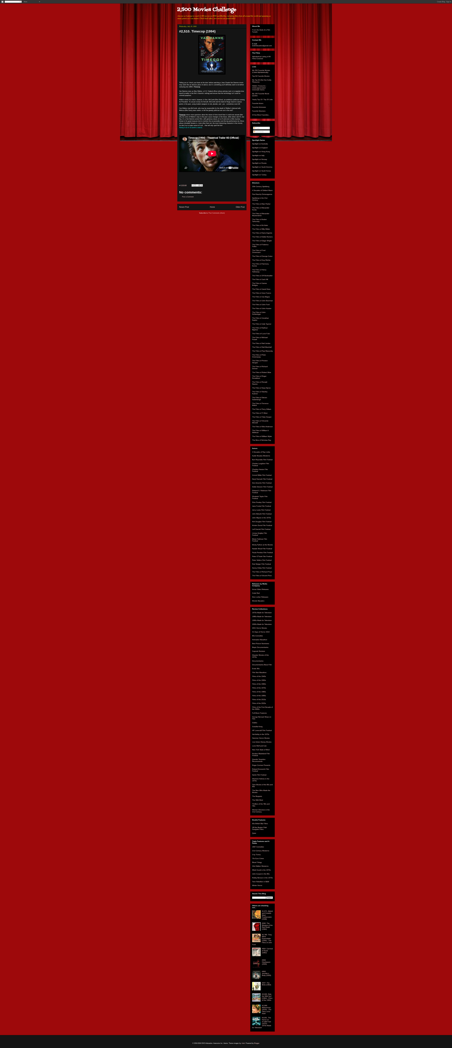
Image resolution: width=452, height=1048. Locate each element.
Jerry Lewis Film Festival (261, 510)
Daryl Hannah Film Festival (262, 479)
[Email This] (193, 185)
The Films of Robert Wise (261, 372)
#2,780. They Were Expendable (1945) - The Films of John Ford (262, 939)
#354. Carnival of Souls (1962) (267, 951)
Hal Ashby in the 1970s (260, 734)
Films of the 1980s (259, 692)
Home (212, 207)
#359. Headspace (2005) (266, 962)
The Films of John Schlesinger (259, 313)
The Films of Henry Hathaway (259, 271)
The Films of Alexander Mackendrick (260, 214)
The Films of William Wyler (262, 436)
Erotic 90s (256, 669)
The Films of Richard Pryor (262, 572)
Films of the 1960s (259, 684)
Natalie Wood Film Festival (262, 549)
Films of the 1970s (259, 688)
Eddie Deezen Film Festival (262, 487)
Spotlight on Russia (259, 163)
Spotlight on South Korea (261, 171)
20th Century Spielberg (260, 186)
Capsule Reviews (258, 651)
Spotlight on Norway (259, 159)
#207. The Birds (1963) (266, 984)
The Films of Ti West (259, 413)
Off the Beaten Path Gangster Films (259, 828)
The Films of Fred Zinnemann (258, 251)
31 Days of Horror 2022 (261, 632)
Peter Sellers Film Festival (262, 560)
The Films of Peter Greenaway (259, 356)
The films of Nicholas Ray (261, 440)
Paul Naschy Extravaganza (262, 194)
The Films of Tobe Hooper (262, 417)
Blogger (256, 1043)
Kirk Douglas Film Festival (261, 522)
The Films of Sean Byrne (261, 388)
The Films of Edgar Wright (262, 241)
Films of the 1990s (259, 696)
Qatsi (254, 833)
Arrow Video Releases (260, 589)
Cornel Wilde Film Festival (262, 475)
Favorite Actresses (259, 107)
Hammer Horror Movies (261, 738)
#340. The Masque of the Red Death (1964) (267, 926)
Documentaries (257, 661)
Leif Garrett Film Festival (261, 529)
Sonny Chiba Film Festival (262, 568)
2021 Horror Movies (259, 628)
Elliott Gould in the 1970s (261, 870)
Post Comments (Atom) (217, 213)
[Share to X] (197, 185)
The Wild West (257, 800)
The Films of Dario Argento (262, 233)
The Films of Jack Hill (260, 279)
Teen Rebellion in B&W (260, 882)
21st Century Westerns (260, 851)
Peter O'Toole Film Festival (262, 556)
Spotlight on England (260, 148)
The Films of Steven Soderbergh (259, 398)
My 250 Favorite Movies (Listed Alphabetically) (261, 71)
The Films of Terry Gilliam (261, 409)
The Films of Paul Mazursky (262, 351)
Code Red (256, 593)
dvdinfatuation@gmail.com (262, 46)
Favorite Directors (258, 111)
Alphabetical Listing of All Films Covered (261, 57)
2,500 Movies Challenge (206, 9)
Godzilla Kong (257, 726)
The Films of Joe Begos (261, 297)
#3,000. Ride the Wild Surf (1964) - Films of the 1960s (267, 997)
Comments (259, 132)
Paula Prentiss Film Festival (262, 552)
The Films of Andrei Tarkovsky (259, 220)
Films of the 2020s (259, 703)
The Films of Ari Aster (260, 225)
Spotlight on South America (262, 167)
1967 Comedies (258, 847)
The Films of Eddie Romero (262, 237)
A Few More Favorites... (261, 115)
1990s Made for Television (262, 620)
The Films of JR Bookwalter (262, 276)
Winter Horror (257, 885)
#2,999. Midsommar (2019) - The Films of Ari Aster (266, 1009)
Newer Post (184, 207)
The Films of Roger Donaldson (259, 377)
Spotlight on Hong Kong (261, 152)
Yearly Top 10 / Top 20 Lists (262, 99)
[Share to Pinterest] (201, 185)
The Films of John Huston (261, 308)
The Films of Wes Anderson (262, 427)
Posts (257, 128)
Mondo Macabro (258, 601)
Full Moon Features (259, 713)
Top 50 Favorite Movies (261, 76)
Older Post (240, 207)
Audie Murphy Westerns (261, 456)
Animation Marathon (259, 640)
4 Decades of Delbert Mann (262, 190)
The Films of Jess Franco (261, 293)
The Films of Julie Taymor (261, 324)
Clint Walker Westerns (260, 866)
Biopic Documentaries (260, 647)
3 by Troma (256, 855)
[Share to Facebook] (199, 185)
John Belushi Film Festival (262, 514)
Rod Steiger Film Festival (261, 564)
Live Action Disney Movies (261, 742)
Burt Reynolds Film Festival (262, 460)
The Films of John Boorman (262, 301)
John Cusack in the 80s (261, 874)
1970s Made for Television (262, 613)
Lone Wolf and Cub (259, 746)
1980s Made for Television (262, 616)
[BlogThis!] (195, 185)
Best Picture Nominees (260, 643)
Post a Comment (188, 197)
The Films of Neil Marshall (262, 347)
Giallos (254, 723)
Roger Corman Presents (261, 765)
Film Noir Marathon (259, 672)
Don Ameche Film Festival (262, 483)
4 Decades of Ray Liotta (261, 452)
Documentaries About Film (262, 665)
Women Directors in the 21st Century (261, 811)
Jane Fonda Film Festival (261, 506)
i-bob (243, 1043)
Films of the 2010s (259, 699)
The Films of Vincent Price (262, 575)
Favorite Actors (257, 103)
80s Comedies (257, 636)
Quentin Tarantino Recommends (258, 760)
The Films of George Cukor (262, 256)
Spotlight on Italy (258, 155)
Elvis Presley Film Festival (261, 502)
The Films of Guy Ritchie (261, 260)
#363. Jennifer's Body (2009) (266, 973)
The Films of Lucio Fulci (261, 334)
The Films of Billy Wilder (261, 229)
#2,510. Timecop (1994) (197, 31)
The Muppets (257, 796)
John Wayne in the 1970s (261, 518)
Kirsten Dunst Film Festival (262, 525)
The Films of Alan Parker (261, 204)
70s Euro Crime (258, 858)
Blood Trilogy (257, 862)
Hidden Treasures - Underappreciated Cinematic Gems (259, 88)
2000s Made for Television (262, 624)
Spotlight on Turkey (259, 175)
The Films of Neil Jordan (261, 343)
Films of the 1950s (259, 680)
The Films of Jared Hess (261, 289)
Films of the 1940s (259, 676)
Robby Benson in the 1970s (262, 878)
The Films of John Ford (261, 304)
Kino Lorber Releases (260, 597)
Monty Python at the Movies (262, 545)
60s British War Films (260, 823)
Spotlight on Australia (260, 144)
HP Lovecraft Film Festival (262, 730)
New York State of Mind (261, 750)
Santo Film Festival (259, 775)
